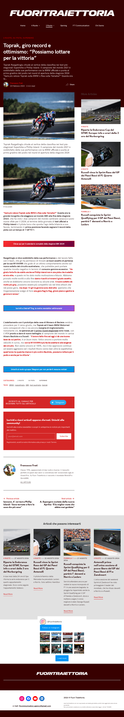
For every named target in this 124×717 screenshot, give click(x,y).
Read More (8, 594)
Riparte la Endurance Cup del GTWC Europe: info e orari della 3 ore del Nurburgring (100, 133)
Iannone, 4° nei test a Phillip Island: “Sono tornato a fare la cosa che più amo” (18, 504)
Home (22, 3)
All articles (25, 482)
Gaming (63, 3)
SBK (27, 385)
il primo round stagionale (46, 330)
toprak (44, 385)
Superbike (28, 38)
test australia (35, 385)
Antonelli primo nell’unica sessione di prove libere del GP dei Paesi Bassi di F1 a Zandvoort (106, 569)
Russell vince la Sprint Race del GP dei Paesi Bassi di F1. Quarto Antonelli (100, 175)
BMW (11, 385)
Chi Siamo (99, 3)
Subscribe (64, 436)
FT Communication (81, 3)
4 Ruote (34, 3)
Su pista (17, 38)
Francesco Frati (16, 83)
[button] (45, 637)
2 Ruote (49, 3)
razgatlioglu (20, 385)
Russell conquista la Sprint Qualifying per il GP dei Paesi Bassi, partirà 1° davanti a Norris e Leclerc (100, 219)
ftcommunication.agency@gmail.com (35, 706)
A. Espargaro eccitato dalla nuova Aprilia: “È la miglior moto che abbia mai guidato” (57, 504)
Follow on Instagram (50, 627)
